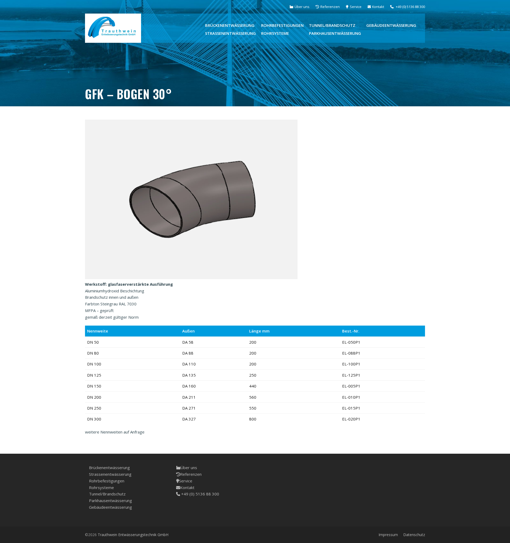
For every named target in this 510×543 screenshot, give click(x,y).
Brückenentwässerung (109, 467)
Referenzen (191, 474)
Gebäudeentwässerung (110, 507)
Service (185, 480)
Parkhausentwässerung (110, 500)
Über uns (188, 467)
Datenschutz (414, 534)
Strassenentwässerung (110, 474)
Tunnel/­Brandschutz (107, 493)
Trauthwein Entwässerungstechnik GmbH (133, 534)
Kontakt (187, 487)
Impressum (388, 534)
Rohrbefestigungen (106, 480)
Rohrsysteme (101, 487)
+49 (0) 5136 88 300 (199, 493)
